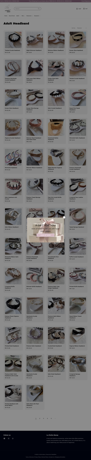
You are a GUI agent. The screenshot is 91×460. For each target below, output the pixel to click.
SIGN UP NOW (45, 235)
